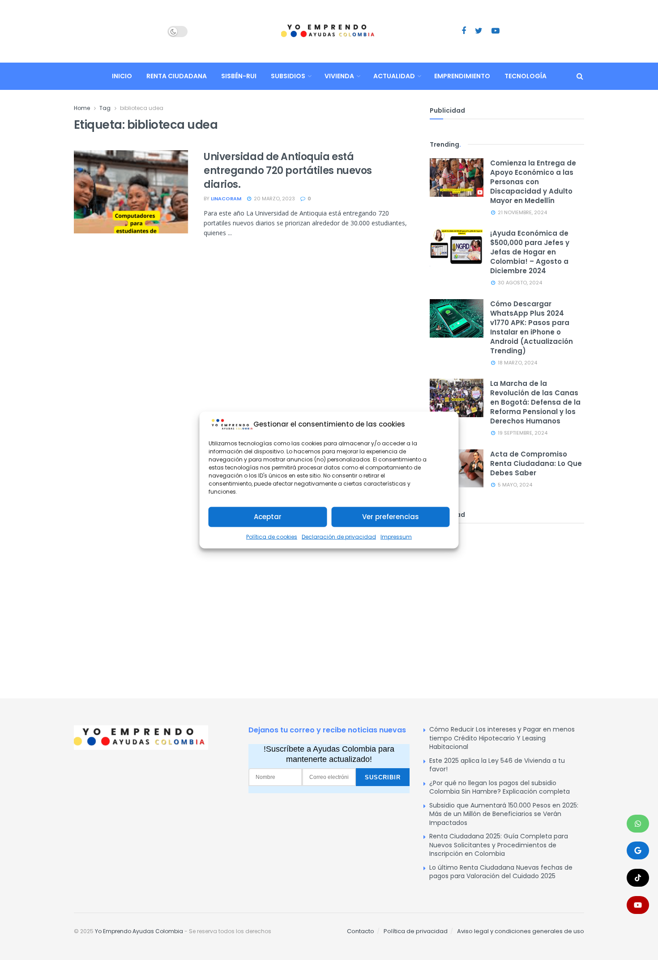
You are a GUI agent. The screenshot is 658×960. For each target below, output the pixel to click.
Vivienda (339, 76)
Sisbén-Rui (238, 76)
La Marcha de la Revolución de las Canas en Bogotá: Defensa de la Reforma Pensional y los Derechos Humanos (535, 402)
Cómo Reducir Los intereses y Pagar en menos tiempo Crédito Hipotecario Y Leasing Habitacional (502, 738)
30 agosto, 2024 (519, 282)
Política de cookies (271, 537)
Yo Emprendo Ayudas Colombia (139, 931)
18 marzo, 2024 (516, 362)
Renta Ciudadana (176, 76)
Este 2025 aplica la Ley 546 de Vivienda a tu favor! (497, 765)
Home (82, 108)
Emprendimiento (462, 76)
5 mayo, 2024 (514, 484)
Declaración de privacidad (339, 537)
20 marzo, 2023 (273, 198)
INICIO (122, 76)
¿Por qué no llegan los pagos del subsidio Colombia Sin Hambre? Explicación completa (499, 787)
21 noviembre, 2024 (521, 212)
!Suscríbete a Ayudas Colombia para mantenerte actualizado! (329, 753)
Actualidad (394, 76)
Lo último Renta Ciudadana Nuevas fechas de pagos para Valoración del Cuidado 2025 (501, 872)
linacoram (226, 198)
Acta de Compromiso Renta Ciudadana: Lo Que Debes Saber (536, 463)
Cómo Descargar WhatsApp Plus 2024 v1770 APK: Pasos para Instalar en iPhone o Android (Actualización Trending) (531, 327)
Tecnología (525, 76)
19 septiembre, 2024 (521, 432)
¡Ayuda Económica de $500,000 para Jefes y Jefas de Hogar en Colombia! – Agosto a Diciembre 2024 (529, 251)
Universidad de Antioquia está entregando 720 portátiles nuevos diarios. (288, 170)
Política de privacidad (416, 931)
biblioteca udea (141, 108)
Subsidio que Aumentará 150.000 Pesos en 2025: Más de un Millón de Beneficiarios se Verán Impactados (503, 814)
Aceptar (268, 516)
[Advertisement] (507, 599)
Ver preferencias (390, 516)
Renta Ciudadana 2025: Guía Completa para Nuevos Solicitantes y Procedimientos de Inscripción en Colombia (498, 845)
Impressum (396, 537)
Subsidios (288, 76)
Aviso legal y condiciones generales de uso (520, 931)
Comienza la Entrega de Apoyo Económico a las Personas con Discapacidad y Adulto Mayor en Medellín (533, 181)
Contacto (360, 931)
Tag (105, 108)
